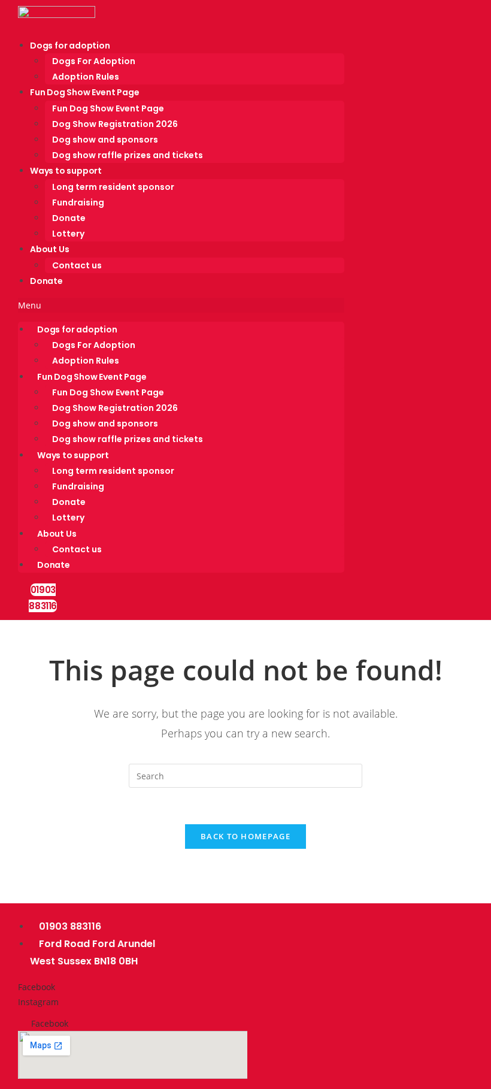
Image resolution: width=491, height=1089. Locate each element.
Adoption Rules (85, 77)
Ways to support (66, 171)
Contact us (77, 265)
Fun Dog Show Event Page (84, 92)
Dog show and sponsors (105, 140)
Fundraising (78, 202)
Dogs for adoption (70, 46)
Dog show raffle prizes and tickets (127, 155)
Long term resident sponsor (113, 187)
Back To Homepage (245, 836)
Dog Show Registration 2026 (115, 124)
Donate (69, 218)
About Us (49, 249)
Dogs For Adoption (93, 61)
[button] (181, 305)
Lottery (68, 234)
